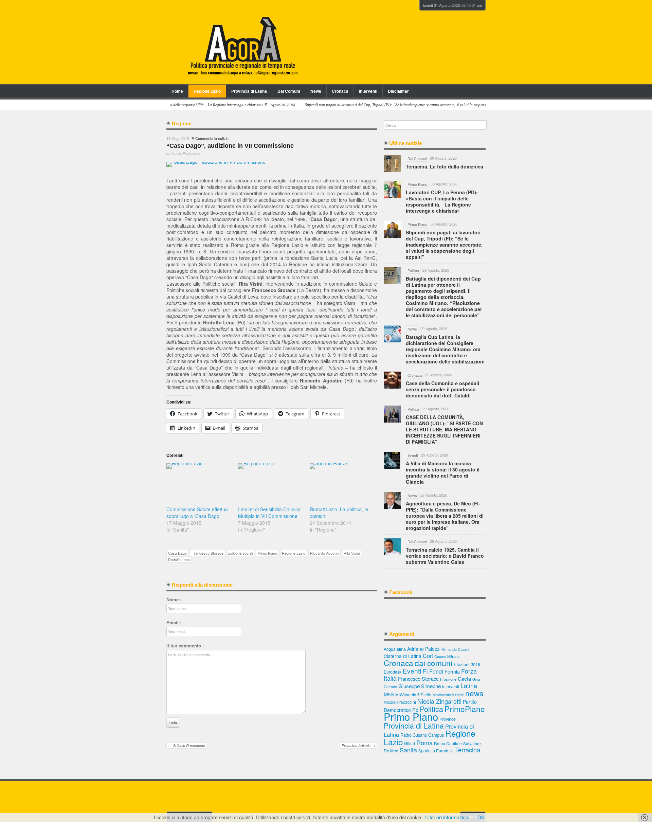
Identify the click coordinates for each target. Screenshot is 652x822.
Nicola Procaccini (400, 702)
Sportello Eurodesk (436, 750)
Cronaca (340, 91)
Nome (173, 599)
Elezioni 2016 (467, 664)
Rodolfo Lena (179, 559)
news (474, 692)
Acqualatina (395, 649)
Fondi (436, 671)
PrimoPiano (465, 708)
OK (480, 817)
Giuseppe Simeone (419, 686)
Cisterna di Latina (402, 656)
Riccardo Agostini (324, 553)
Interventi (368, 91)
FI (425, 671)
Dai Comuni (288, 91)
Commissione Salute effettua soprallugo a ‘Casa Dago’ (197, 512)
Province (447, 719)
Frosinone (448, 679)
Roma (424, 742)
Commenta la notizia (212, 138)
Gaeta (464, 678)
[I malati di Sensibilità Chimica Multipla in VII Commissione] (270, 481)
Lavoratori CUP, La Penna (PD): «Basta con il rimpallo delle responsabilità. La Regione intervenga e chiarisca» (442, 201)
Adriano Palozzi (423, 648)
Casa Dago (177, 553)
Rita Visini (352, 553)
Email (173, 623)
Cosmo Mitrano (446, 656)
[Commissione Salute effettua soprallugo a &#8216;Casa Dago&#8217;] (198, 481)
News (315, 91)
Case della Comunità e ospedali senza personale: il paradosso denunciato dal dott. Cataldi (442, 389)
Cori (428, 656)
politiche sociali (240, 553)
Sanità (408, 749)
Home (177, 91)
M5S (389, 694)
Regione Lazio (207, 91)
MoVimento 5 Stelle (413, 694)
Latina (468, 685)
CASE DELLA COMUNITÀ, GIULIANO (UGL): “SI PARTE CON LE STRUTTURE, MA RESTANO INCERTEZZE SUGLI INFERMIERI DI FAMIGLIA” (444, 429)
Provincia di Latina (249, 91)
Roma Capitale (448, 743)
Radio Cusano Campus (422, 735)
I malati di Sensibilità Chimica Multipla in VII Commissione (269, 512)
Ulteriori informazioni (447, 817)
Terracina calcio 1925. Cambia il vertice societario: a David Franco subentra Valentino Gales (445, 555)
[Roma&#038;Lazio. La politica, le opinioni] (342, 481)
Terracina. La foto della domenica (444, 166)
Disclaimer (398, 91)
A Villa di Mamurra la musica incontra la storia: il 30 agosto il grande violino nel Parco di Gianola (442, 472)
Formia (452, 671)
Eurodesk (392, 672)
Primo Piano (267, 553)
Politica (431, 708)
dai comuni (433, 662)
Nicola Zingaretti (439, 701)
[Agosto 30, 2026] (171, 105)
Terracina (467, 749)
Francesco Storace (207, 553)
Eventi (412, 670)
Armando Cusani (455, 649)
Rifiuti (409, 743)
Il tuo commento (185, 646)
